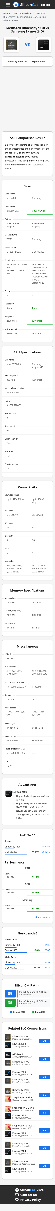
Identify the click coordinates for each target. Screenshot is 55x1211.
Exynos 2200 (19, 1043)
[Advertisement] (27, 100)
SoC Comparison (23, 13)
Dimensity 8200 (20, 1161)
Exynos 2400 (38, 61)
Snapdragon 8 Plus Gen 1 (25, 1125)
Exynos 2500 (19, 1071)
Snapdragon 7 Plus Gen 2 (25, 1097)
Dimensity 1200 (20, 1143)
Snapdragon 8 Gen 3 (23, 1107)
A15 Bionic (18, 1054)
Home (6, 13)
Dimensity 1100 (15, 61)
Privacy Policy (30, 1200)
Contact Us (28, 1195)
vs (44, 1041)
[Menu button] (8, 5)
